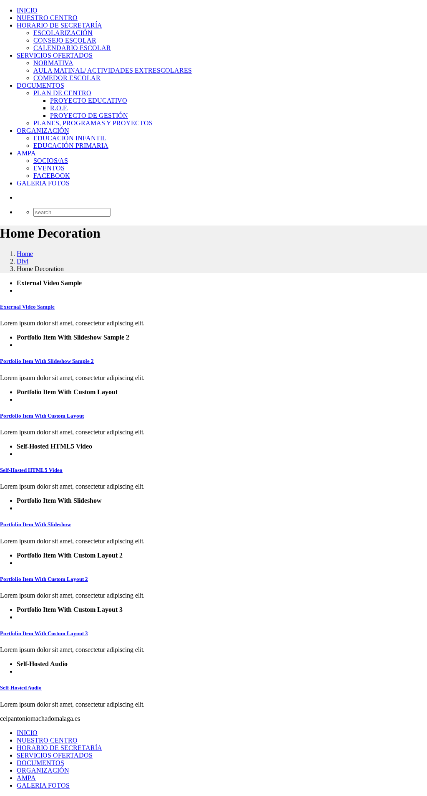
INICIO (27, 10)
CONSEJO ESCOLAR (64, 40)
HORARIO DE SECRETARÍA (59, 25)
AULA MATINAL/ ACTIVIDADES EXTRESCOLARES (112, 70)
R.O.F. (59, 108)
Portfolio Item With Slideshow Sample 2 (47, 361)
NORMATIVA (53, 62)
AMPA (26, 153)
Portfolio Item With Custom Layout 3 (44, 633)
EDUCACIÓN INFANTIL (69, 138)
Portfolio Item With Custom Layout (42, 416)
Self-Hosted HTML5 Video (31, 470)
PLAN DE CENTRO (62, 92)
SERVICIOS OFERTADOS (55, 55)
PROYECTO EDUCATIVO (88, 100)
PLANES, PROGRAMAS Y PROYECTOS (93, 123)
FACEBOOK (51, 175)
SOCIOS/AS (50, 160)
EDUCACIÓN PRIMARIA (70, 145)
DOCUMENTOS (40, 85)
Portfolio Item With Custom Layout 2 (44, 579)
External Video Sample (27, 307)
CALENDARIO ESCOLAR (72, 47)
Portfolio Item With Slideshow (35, 524)
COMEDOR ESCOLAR (66, 77)
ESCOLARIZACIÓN (63, 32)
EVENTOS (49, 168)
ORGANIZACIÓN (43, 130)
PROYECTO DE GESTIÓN (89, 115)
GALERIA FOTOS (43, 183)
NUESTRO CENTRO (47, 17)
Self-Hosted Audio (21, 687)
